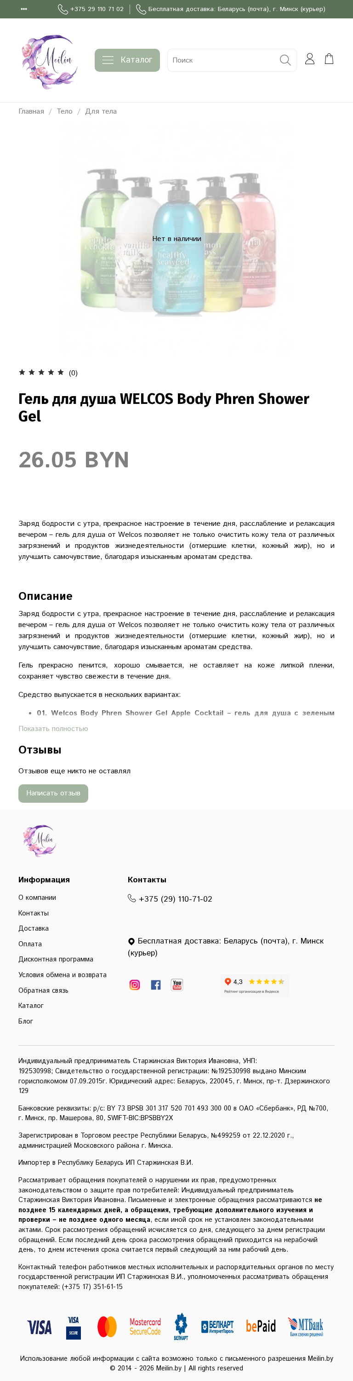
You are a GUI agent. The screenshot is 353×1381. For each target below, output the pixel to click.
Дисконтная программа (55, 959)
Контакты (33, 913)
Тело (65, 111)
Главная (31, 111)
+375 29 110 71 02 (97, 9)
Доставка (33, 928)
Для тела (101, 111)
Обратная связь (43, 990)
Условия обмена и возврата (62, 975)
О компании (37, 898)
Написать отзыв (53, 793)
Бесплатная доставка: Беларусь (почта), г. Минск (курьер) (236, 9)
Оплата (30, 944)
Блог (25, 1021)
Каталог (136, 60)
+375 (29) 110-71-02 (174, 899)
